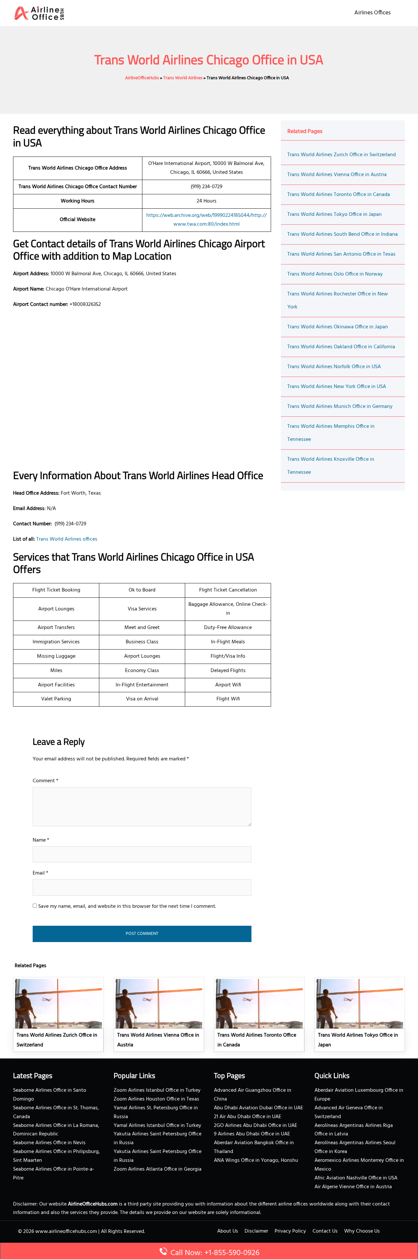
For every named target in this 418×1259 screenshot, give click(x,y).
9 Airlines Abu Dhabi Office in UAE (252, 1134)
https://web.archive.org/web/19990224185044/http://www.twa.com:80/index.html (206, 220)
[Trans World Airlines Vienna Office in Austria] (159, 1014)
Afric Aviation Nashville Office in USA (355, 1178)
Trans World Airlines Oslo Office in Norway (335, 274)
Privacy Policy (290, 1231)
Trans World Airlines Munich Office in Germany (340, 406)
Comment (45, 781)
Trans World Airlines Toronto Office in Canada (338, 194)
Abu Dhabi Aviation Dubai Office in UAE (258, 1108)
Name (41, 840)
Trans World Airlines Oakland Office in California (341, 347)
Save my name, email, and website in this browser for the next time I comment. (127, 906)
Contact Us (325, 1231)
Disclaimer (256, 1231)
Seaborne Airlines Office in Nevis (49, 1143)
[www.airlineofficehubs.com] (39, 13)
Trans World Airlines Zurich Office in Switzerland (341, 155)
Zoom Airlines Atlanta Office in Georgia (157, 1169)
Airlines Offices (372, 13)
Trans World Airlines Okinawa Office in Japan (337, 327)
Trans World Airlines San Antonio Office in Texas (341, 254)
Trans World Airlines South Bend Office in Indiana (342, 234)
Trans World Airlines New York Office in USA (336, 386)
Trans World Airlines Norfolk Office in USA (334, 367)
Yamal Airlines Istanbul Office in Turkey (157, 1125)
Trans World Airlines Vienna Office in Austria (337, 175)
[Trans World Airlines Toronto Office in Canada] (259, 1014)
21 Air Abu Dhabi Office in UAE (247, 1117)
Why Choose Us (362, 1231)
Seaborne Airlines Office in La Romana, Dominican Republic (56, 1130)
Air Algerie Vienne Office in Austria (353, 1187)
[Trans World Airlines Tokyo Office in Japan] (359, 1014)
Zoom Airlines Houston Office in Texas (156, 1099)
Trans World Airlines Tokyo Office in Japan (334, 214)
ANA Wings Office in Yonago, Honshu (256, 1160)
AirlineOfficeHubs (142, 78)
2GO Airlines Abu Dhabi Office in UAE (255, 1125)
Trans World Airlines (182, 78)
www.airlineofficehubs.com (66, 1231)
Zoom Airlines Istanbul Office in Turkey (157, 1090)
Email (40, 873)
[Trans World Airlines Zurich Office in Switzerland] (58, 1014)
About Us (227, 1231)
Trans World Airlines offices (66, 539)
